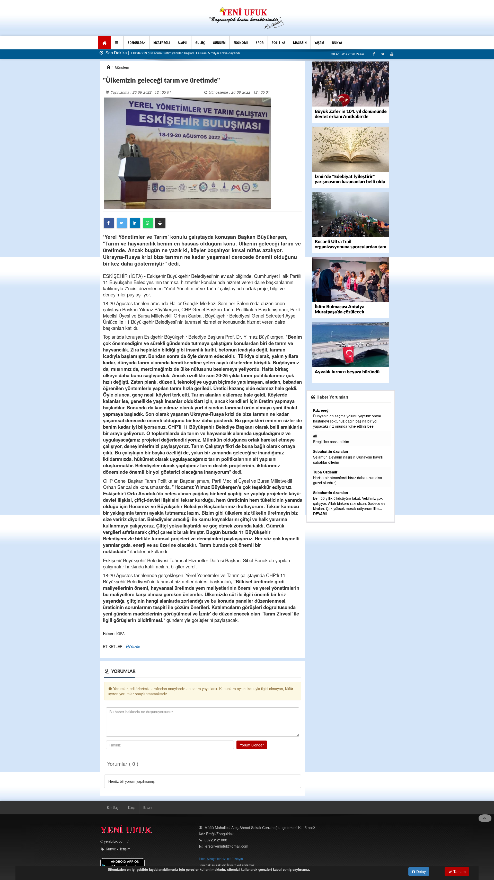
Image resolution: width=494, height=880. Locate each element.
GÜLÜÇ (200, 42)
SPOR (260, 42)
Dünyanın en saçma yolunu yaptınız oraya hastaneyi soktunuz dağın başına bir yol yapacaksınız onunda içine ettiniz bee (347, 421)
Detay (420, 871)
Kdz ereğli (322, 410)
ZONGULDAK (136, 42)
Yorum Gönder (252, 744)
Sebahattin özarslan (330, 451)
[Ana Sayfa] (247, 18)
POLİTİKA (278, 42)
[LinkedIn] (135, 223)
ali (315, 435)
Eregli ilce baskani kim (331, 441)
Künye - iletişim (118, 848)
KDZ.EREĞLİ (161, 42)
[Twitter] (382, 53)
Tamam (459, 871)
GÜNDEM (219, 42)
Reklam (147, 807)
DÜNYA (337, 42)
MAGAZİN (300, 42)
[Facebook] (373, 53)
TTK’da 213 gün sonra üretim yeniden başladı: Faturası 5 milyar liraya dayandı (185, 53)
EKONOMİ (241, 42)
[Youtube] (391, 53)
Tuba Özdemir (325, 471)
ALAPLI (182, 42)
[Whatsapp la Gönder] (148, 223)
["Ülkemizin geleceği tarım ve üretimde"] (187, 152)
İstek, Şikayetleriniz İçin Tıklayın (221, 858)
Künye (131, 807)
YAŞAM (319, 42)
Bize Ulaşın (113, 807)
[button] (117, 42)
